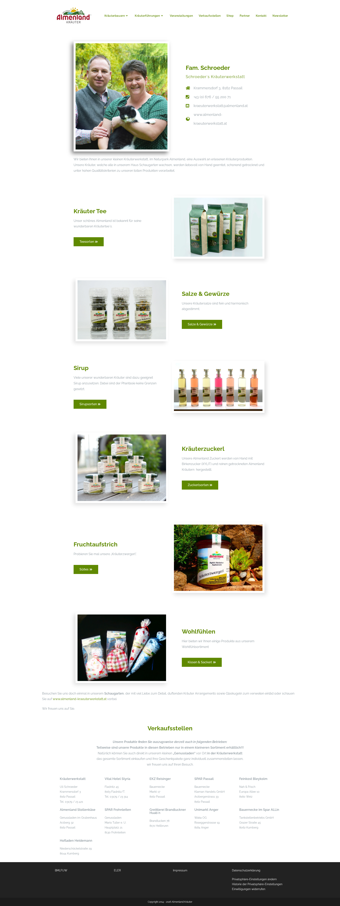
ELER (117, 870)
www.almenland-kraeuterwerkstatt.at (79, 699)
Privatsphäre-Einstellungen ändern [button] (254, 879)
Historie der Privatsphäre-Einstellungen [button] (257, 884)
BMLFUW (61, 870)
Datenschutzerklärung (246, 870)
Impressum (180, 870)
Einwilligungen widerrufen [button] (248, 889)
